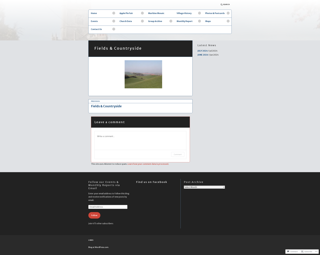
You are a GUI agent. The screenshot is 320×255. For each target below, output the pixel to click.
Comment (178, 154)
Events (94, 21)
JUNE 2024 (203, 55)
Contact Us (96, 29)
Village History (184, 13)
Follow (94, 215)
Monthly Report (184, 21)
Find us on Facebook (151, 182)
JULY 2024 (203, 51)
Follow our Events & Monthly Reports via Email (104, 185)
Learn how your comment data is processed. (148, 164)
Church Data (126, 21)
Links (90, 240)
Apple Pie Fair (126, 13)
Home (94, 13)
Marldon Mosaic (156, 13)
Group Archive (155, 21)
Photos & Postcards (215, 13)
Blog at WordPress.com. (98, 247)
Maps (208, 21)
